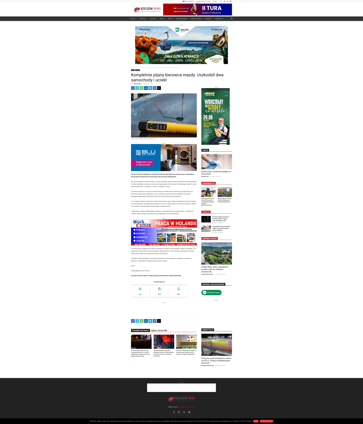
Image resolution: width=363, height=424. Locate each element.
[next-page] (135, 360)
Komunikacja (208, 183)
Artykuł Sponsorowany (207, 274)
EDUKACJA (208, 19)
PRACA (205, 150)
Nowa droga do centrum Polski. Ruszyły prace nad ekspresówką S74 (225, 200)
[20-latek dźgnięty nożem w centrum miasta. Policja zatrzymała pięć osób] (206, 219)
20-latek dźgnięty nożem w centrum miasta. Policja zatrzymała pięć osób (220, 218)
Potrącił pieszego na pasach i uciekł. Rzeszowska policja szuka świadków (221, 228)
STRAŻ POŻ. (142, 19)
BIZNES (162, 19)
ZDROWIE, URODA (196, 19)
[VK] (155, 88)
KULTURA (134, 348)
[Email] (159, 88)
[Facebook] (221, 1)
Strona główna (135, 67)
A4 (202, 196)
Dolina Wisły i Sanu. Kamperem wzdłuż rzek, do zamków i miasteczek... (214, 269)
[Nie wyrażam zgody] (361, 421)
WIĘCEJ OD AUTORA (159, 331)
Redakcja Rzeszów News (207, 365)
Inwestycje (204, 355)
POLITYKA (152, 19)
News (141, 67)
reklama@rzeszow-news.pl (186, 407)
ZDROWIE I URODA (209, 239)
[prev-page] (132, 360)
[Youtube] (230, 1)
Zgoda (256, 421)
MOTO (170, 19)
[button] (231, 19)
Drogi (219, 196)
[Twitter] (227, 1)
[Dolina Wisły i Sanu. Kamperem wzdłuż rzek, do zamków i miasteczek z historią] (216, 253)
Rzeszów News (137, 83)
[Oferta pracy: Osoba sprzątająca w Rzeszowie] (216, 161)
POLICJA (132, 19)
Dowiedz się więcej (266, 421)
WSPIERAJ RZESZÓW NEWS (213, 284)
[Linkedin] (146, 88)
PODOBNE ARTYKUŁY (140, 331)
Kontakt (215, 1)
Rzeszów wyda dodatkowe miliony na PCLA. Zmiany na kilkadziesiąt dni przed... (216, 360)
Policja (205, 212)
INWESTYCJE (207, 330)
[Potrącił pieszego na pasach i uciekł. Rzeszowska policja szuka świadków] (206, 228)
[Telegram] (150, 88)
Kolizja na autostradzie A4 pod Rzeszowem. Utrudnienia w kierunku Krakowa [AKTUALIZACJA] (207, 202)
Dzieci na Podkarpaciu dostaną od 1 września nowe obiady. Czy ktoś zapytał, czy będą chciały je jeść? (186, 352)
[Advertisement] (164, 306)
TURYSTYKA (218, 19)
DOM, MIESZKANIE (181, 19)
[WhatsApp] (141, 88)
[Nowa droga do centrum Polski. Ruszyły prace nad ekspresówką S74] (225, 192)
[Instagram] (224, 1)
